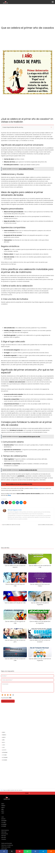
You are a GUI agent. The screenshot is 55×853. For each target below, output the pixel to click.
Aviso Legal (4, 849)
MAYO (3, 742)
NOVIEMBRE (4, 757)
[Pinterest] (10, 502)
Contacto (3, 839)
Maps (36, 488)
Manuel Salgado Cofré (14, 510)
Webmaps (3, 832)
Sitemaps (3, 835)
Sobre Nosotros (5, 830)
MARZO (4, 737)
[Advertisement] (27, 15)
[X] (6, 502)
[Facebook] (2, 502)
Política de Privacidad (6, 843)
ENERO (3, 732)
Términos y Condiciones (7, 845)
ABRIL (3, 740)
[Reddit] (24, 502)
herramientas (4, 834)
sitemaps (42, 488)
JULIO (3, 747)
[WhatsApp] (13, 502)
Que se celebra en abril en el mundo (11, 524)
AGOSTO (4, 750)
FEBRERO (4, 735)
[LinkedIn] (17, 502)
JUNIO (3, 745)
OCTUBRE (4, 755)
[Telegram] (21, 502)
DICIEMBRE (4, 760)
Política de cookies (5, 847)
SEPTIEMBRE (4, 752)
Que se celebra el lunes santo (45, 524)
